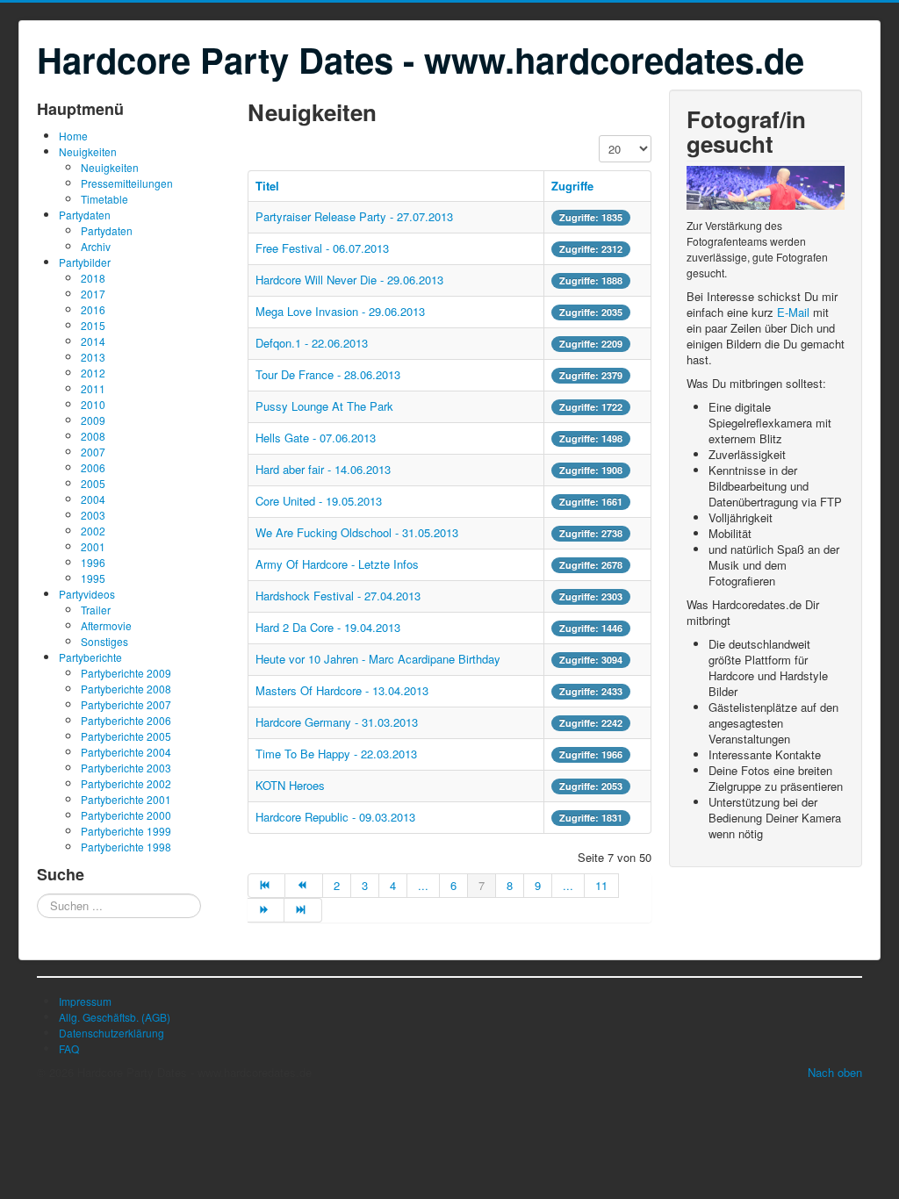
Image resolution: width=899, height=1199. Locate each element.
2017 (93, 293)
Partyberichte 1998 (126, 846)
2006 (93, 467)
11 (601, 885)
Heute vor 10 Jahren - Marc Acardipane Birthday (377, 658)
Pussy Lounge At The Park (324, 406)
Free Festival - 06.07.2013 (322, 248)
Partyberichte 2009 (126, 672)
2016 (93, 309)
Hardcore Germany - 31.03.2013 (336, 722)
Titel (267, 185)
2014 (93, 341)
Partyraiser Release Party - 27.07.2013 (354, 216)
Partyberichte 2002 (126, 783)
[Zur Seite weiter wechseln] (266, 910)
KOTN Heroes (290, 785)
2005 (93, 483)
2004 (93, 499)
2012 (93, 372)
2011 (93, 388)
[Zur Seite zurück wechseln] (303, 885)
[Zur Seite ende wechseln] (302, 910)
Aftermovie (106, 625)
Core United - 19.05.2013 (318, 500)
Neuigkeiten (88, 151)
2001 (93, 546)
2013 (93, 356)
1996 (93, 562)
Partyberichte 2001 (126, 799)
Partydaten (85, 214)
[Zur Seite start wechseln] (266, 885)
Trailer (96, 609)
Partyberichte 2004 (126, 751)
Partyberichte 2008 (126, 688)
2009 (93, 420)
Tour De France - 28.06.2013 (327, 374)
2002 (93, 530)
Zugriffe (572, 185)
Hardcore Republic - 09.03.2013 (335, 816)
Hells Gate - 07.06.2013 (315, 437)
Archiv (96, 246)
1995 (93, 578)
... (423, 885)
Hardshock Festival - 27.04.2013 (338, 595)
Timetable (104, 198)
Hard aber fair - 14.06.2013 (323, 469)
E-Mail (793, 312)
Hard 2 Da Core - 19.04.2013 (327, 627)
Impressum (85, 1001)
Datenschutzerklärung (111, 1032)
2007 (93, 451)
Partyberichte (90, 657)
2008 (93, 435)
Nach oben (835, 1072)
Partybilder (85, 262)
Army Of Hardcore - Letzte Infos (337, 564)
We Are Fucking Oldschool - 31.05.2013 (356, 532)
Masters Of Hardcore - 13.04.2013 (341, 690)
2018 (93, 277)
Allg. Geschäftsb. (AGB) (114, 1016)
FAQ (69, 1048)
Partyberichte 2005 (126, 736)
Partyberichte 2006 (126, 720)
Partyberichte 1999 (126, 830)
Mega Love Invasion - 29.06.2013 (340, 311)
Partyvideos (87, 593)
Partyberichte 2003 (126, 767)
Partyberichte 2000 (126, 815)
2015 (93, 325)
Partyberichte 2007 (126, 704)
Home (73, 135)
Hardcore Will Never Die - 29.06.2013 (349, 279)
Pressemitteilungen (127, 183)
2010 (93, 404)
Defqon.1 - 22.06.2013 (311, 342)
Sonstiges (104, 641)
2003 (93, 514)
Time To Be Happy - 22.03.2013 (336, 753)
